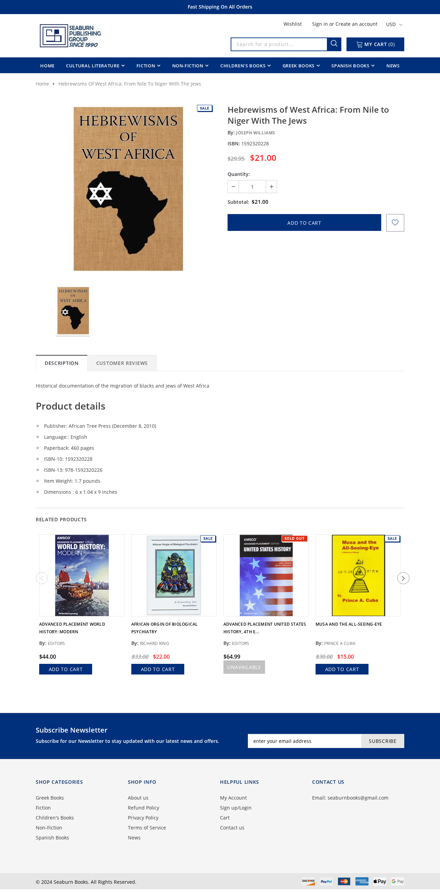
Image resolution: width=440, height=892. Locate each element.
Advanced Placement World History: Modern (72, 628)
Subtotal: (238, 202)
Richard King (154, 643)
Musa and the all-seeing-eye (349, 624)
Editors (56, 643)
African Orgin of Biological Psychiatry (164, 628)
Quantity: (239, 174)
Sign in (320, 24)
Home (42, 83)
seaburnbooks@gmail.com (358, 797)
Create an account (356, 24)
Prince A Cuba (339, 643)
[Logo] (70, 34)
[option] (128, 190)
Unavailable (244, 667)
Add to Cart (66, 669)
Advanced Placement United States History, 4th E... (264, 628)
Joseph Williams (255, 133)
